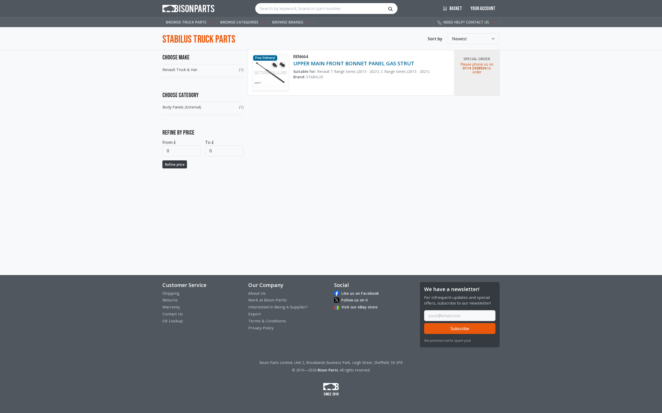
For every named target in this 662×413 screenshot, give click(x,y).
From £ (169, 142)
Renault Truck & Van (179, 69)
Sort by (435, 39)
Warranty (171, 306)
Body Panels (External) (181, 107)
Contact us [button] (466, 22)
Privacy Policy (261, 327)
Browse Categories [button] (239, 22)
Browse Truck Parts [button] (186, 22)
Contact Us (172, 313)
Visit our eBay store (359, 306)
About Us (257, 293)
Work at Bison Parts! (267, 299)
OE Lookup (172, 320)
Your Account (482, 8)
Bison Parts (328, 370)
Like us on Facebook (360, 293)
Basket (455, 8)
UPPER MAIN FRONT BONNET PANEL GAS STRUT (353, 63)
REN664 (300, 56)
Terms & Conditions (267, 320)
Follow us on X (354, 299)
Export (254, 313)
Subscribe (459, 328)
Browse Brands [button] (287, 22)
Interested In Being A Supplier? (278, 306)
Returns (170, 299)
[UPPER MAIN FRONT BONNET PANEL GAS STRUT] (270, 72)
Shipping (170, 293)
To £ (209, 142)
